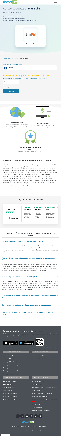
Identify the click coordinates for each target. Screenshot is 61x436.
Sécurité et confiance (37, 390)
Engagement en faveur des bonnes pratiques (44, 387)
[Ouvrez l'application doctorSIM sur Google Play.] (26, 343)
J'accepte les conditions (7, 86)
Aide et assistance (37, 384)
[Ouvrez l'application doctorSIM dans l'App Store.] (10, 343)
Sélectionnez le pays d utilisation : (13, 64)
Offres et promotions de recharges (13, 355)
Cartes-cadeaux (8, 58)
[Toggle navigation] (55, 2)
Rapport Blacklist (8, 384)
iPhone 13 (7, 390)
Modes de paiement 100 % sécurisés (42, 393)
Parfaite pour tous (42, 123)
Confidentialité (21, 431)
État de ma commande (38, 381)
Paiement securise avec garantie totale (30, 148)
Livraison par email (17, 123)
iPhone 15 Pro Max (10, 400)
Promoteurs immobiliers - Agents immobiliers (44, 400)
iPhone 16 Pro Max (10, 396)
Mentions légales (31, 431)
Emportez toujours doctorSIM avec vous (22, 331)
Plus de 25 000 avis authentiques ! (41, 410)
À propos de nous (37, 407)
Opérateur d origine (8, 387)
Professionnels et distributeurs (40, 396)
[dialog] (5, 435)
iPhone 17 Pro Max (10, 393)
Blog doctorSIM (36, 404)
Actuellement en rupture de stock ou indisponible (26, 75)
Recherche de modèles (9, 381)
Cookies (39, 431)
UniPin (16, 58)
